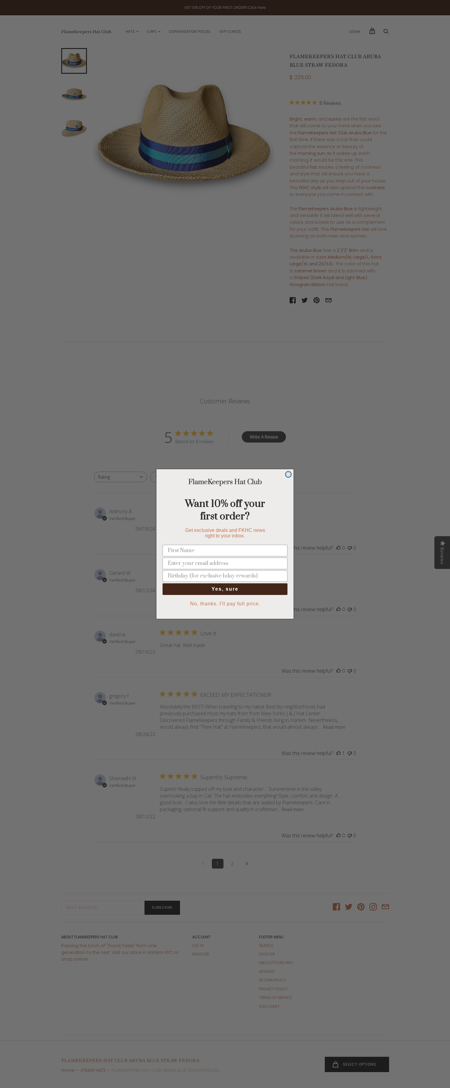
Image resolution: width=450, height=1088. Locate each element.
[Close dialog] (288, 474)
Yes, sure (225, 589)
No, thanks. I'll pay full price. (225, 603)
